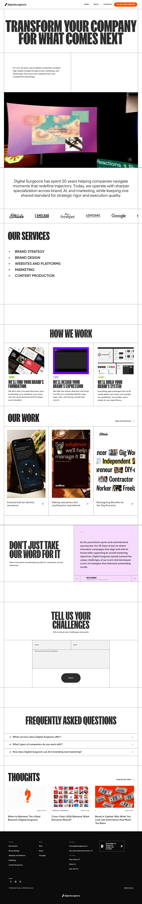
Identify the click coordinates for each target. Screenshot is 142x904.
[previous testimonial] (77, 578)
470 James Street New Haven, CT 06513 (81, 851)
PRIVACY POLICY (128, 888)
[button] (71, 737)
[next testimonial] (135, 578)
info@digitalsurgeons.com (78, 846)
